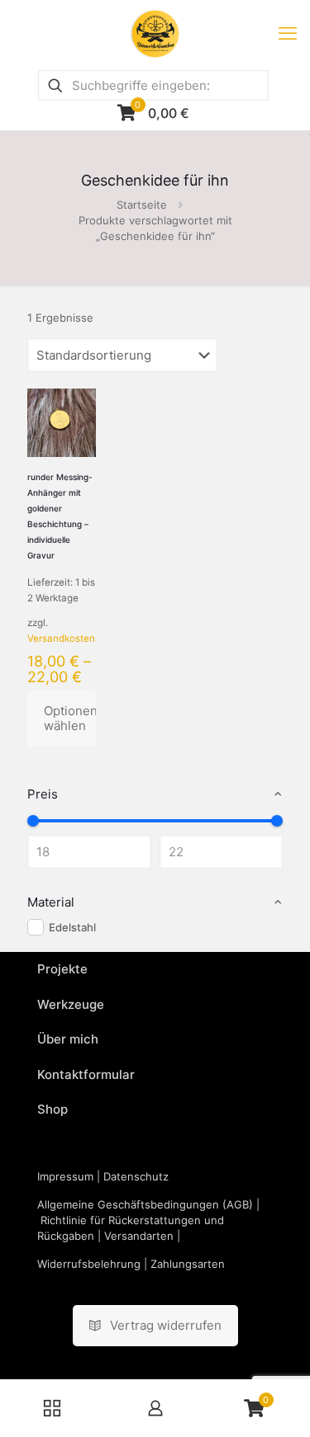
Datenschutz (136, 1176)
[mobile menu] (288, 33)
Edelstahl (72, 927)
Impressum (65, 1176)
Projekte (62, 969)
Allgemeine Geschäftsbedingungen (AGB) (145, 1204)
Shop (52, 1109)
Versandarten (139, 1235)
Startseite (142, 204)
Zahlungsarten (187, 1263)
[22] (277, 821)
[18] (33, 821)
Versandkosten (61, 638)
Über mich (67, 1039)
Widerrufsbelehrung (89, 1263)
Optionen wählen (70, 718)
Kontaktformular (86, 1074)
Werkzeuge (70, 1004)
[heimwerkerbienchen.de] (155, 33)
